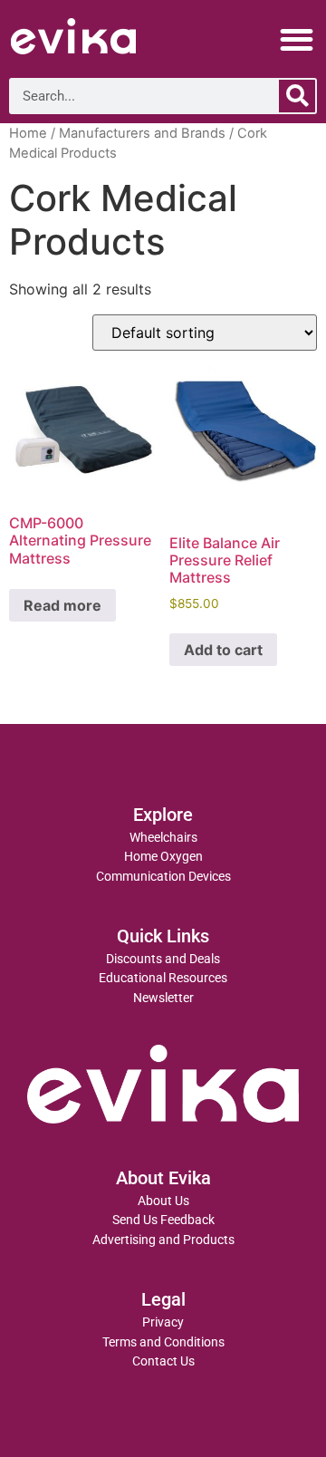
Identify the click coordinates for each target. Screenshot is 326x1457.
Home (28, 133)
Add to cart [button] (223, 650)
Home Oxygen (163, 856)
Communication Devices (163, 876)
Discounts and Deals (163, 959)
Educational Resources (163, 978)
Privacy (163, 1322)
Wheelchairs (163, 837)
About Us (163, 1201)
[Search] (297, 96)
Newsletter (163, 998)
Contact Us (163, 1361)
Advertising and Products (163, 1240)
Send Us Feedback (163, 1220)
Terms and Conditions (163, 1342)
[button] (297, 39)
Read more (62, 605)
